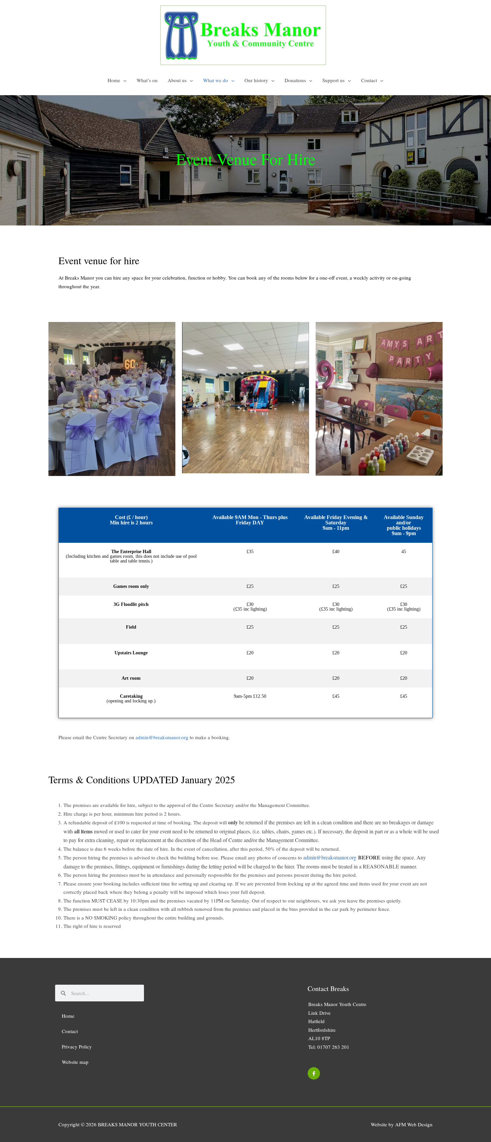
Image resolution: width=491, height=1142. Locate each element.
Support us (333, 80)
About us (177, 80)
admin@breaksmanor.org (162, 737)
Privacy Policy (77, 1046)
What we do (215, 80)
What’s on (147, 80)
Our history (256, 80)
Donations (295, 80)
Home (114, 80)
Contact (369, 80)
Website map (75, 1061)
